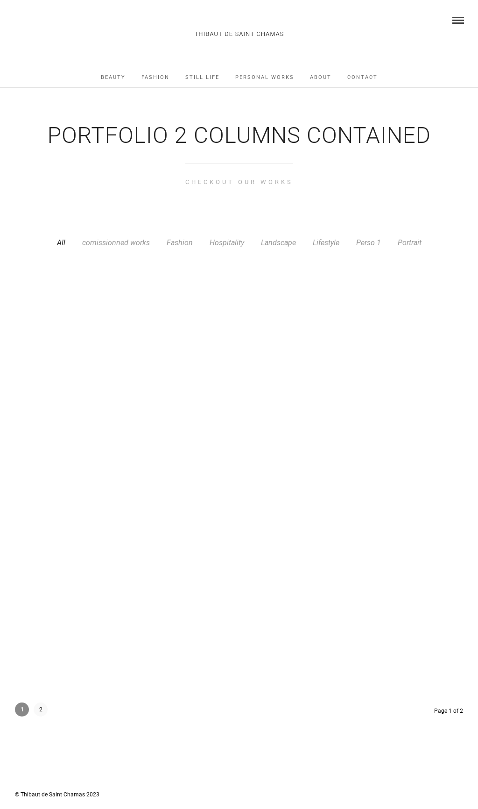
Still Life (202, 77)
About (320, 77)
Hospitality (227, 242)
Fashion (155, 77)
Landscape (278, 242)
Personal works (264, 77)
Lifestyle (326, 242)
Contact (362, 77)
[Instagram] (17, 19)
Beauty (113, 77)
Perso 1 (368, 242)
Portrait (410, 242)
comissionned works (116, 242)
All (61, 242)
